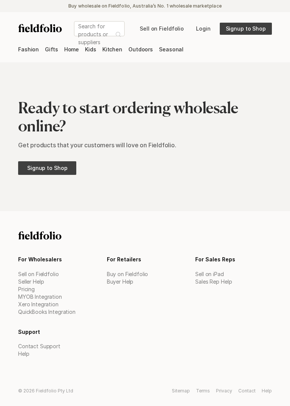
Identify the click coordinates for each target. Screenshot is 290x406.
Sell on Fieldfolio (38, 274)
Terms (203, 391)
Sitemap (181, 391)
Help (23, 353)
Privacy (224, 391)
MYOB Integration (40, 296)
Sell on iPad (209, 274)
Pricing (26, 289)
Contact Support (39, 346)
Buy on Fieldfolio (127, 274)
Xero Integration (38, 304)
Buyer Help (120, 281)
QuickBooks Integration (47, 312)
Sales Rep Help (213, 281)
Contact (247, 391)
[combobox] (79, 34)
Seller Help (31, 281)
